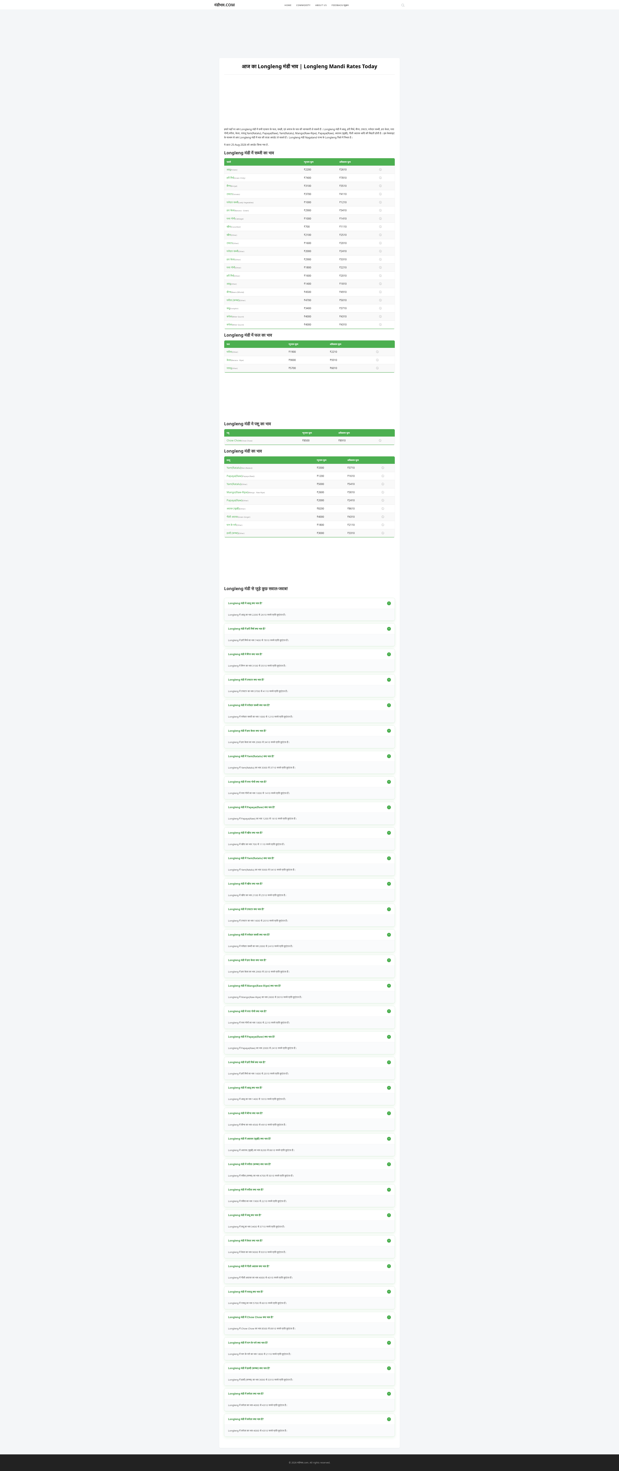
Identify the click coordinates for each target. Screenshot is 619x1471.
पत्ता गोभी (231, 218)
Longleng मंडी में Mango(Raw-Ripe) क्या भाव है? (254, 985)
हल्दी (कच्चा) (232, 533)
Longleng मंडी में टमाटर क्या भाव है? (246, 679)
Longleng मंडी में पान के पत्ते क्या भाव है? (248, 1342)
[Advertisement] (309, 32)
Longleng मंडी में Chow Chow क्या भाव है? (250, 1317)
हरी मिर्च (230, 178)
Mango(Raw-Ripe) (237, 492)
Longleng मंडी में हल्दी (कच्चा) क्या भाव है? (249, 1368)
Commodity (303, 5)
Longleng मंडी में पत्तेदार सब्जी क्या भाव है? (249, 705)
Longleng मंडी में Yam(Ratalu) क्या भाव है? (251, 756)
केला (229, 360)
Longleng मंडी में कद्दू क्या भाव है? (244, 1215)
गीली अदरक (232, 517)
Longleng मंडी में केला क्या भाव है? (245, 1240)
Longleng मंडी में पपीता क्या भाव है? (246, 1189)
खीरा (229, 226)
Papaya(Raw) (234, 476)
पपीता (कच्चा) (233, 300)
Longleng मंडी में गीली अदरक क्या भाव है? (248, 1266)
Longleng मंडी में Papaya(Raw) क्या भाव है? (251, 807)
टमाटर (230, 194)
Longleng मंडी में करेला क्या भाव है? (246, 1393)
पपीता (229, 352)
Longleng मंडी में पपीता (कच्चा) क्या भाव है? (249, 1164)
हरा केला (231, 210)
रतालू (229, 368)
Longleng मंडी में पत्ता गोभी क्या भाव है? (247, 781)
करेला (229, 316)
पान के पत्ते (231, 525)
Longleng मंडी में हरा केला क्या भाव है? (247, 731)
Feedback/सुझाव (340, 5)
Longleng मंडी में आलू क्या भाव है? (245, 603)
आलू (229, 169)
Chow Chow (234, 440)
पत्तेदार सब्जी (232, 202)
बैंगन (229, 186)
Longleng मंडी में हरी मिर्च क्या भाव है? (246, 628)
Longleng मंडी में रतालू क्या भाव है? (245, 1291)
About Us (321, 5)
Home (288, 5)
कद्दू (228, 308)
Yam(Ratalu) (234, 467)
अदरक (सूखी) (233, 508)
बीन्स (229, 292)
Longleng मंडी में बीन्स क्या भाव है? (245, 1113)
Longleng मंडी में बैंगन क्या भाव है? (245, 654)
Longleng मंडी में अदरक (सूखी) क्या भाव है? (249, 1138)
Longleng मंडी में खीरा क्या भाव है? (245, 832)
